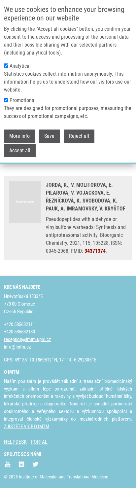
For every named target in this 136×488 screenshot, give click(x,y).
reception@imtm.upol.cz (27, 339)
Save (49, 136)
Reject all (79, 136)
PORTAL (39, 442)
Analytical (20, 66)
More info (19, 136)
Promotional (23, 100)
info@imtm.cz (17, 347)
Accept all (19, 150)
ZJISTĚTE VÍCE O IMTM (26, 427)
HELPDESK (15, 442)
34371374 (95, 251)
